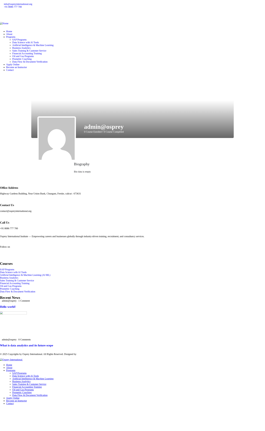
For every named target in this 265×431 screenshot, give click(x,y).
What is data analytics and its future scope (26, 345)
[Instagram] (12, 15)
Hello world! (8, 306)
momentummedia (85, 354)
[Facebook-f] (4, 254)
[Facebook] (4, 15)
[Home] (4, 23)
